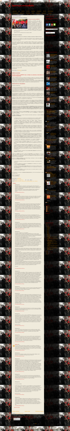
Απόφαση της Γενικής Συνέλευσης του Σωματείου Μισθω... (51, 240)
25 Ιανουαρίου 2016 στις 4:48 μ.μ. (19, 332)
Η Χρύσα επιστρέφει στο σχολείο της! (51, 140)
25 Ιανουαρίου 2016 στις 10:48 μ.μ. (20, 341)
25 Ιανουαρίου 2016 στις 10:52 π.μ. (20, 268)
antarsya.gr (19, 178)
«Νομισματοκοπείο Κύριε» (50, 249)
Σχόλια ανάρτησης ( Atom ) (19, 413)
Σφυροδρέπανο (49, 151)
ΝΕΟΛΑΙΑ (44, 11)
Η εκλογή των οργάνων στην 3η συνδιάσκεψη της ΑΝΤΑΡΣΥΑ (53, 92)
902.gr (47, 202)
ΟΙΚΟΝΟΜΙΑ (33, 11)
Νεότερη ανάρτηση (15, 411)
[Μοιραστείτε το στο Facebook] (30, 179)
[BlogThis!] (28, 179)
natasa (48, 211)
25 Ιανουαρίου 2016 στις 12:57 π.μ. (20, 219)
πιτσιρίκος (48, 121)
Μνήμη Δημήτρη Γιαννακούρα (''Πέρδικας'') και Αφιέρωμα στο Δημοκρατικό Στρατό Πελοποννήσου (53, 55)
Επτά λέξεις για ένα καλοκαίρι (53, 145)
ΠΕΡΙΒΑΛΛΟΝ (22, 13)
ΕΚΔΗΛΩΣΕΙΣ (44, 13)
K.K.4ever (48, 194)
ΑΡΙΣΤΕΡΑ (27, 11)
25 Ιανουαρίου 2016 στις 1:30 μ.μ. (19, 283)
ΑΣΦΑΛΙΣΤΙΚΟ (24, 181)
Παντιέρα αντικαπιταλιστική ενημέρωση (52, 139)
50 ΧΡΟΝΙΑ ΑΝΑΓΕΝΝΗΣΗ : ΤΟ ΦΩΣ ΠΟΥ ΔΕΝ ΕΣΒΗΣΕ (53, 77)
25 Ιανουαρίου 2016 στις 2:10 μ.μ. (19, 304)
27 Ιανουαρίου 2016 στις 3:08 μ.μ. (19, 394)
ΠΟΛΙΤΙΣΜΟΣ (28, 13)
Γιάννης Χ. (48, 207)
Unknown (16, 344)
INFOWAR (48, 132)
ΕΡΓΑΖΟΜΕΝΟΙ (39, 11)
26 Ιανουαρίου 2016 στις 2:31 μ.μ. (19, 371)
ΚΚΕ (33, 181)
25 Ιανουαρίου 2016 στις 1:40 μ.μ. (19, 290)
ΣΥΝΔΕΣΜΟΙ (49, 13)
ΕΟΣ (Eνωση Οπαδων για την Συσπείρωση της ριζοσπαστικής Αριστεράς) (51, 159)
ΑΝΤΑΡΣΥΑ (16, 181)
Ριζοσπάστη (19, 70)
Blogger (36, 423)
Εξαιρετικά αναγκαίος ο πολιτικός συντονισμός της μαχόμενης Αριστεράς (53, 72)
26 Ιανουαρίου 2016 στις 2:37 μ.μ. (19, 379)
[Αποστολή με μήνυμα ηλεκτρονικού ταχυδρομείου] (27, 179)
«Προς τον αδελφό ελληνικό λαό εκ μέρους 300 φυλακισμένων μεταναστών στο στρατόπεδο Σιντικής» (51, 127)
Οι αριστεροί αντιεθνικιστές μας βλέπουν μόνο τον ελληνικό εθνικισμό (53, 98)
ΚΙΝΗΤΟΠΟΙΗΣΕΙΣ (50, 11)
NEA (19, 11)
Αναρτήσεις (15, 418)
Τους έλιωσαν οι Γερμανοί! (53, 87)
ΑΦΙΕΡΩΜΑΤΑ (38, 13)
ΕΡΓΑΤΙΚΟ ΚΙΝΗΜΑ (29, 181)
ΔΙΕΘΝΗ (33, 13)
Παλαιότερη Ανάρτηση (39, 411)
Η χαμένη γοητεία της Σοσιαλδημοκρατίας (52, 103)
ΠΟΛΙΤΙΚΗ (23, 11)
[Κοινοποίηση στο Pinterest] (31, 179)
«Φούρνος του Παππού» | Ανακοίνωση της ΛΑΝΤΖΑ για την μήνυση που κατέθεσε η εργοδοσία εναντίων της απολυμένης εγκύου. (53, 183)
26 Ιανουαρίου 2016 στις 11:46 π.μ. (20, 350)
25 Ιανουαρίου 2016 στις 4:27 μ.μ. (19, 325)
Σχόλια (15, 419)
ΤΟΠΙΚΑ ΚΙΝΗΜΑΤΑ (15, 13)
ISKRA (47, 189)
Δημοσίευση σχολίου (17, 407)
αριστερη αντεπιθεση (23, 5)
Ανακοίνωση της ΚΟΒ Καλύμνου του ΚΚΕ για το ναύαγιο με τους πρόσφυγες (53, 196)
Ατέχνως (48, 115)
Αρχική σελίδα (15, 11)
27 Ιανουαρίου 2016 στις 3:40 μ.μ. (19, 405)
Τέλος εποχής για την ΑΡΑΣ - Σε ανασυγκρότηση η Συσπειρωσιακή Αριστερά (54, 66)
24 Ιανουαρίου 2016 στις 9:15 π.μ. (19, 192)
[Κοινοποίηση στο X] (29, 179)
